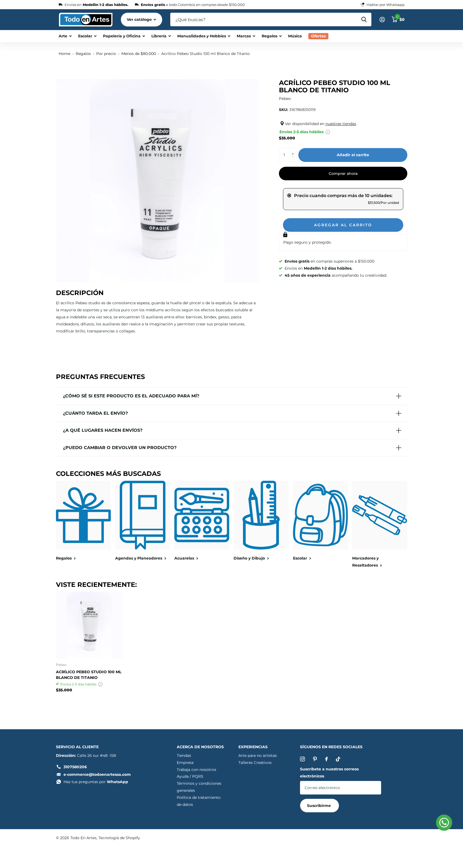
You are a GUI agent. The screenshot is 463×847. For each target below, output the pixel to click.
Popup (328, 131)
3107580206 (75, 766)
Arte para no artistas (257, 755)
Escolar (85, 36)
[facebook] (326, 759)
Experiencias (253, 746)
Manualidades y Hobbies (201, 36)
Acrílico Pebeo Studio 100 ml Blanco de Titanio (88, 674)
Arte (63, 36)
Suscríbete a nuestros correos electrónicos (329, 773)
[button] (294, 150)
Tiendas (184, 755)
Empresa (185, 762)
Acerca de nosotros (200, 746)
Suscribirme (319, 805)
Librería (158, 36)
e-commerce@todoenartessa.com (97, 774)
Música (295, 36)
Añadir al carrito (353, 154)
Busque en (364, 19)
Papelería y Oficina (122, 36)
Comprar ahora (343, 173)
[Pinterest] (315, 759)
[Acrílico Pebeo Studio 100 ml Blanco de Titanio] (89, 624)
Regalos (269, 36)
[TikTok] (338, 759)
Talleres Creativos (255, 762)
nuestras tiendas (340, 123)
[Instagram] (302, 759)
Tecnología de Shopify (119, 837)
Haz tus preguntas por (96, 781)
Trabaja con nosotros (196, 769)
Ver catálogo (140, 19)
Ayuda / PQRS (190, 776)
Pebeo (285, 98)
